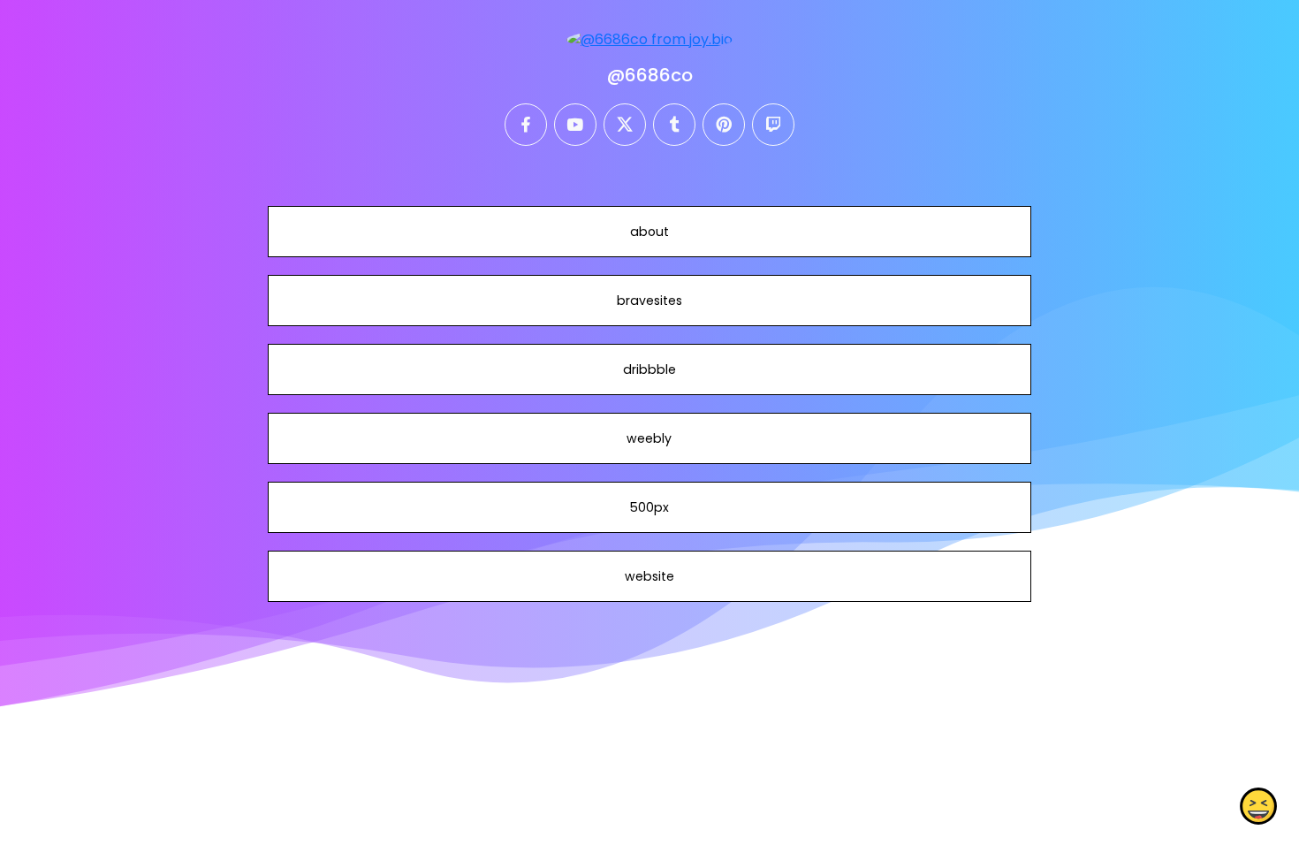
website (649, 576)
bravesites (649, 300)
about (649, 231)
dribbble (649, 369)
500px (649, 507)
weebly (649, 438)
